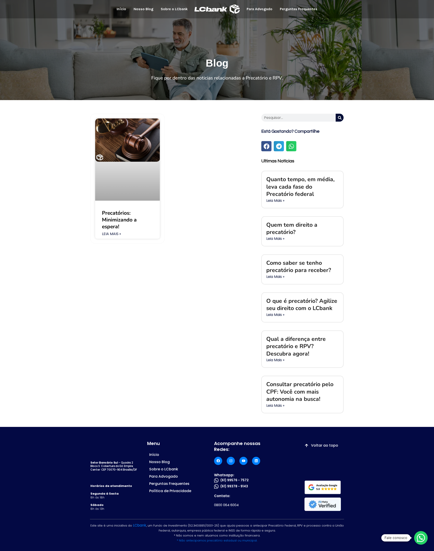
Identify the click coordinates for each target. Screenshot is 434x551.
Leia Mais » (111, 234)
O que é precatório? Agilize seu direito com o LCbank (301, 304)
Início (121, 9)
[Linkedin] (256, 461)
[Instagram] (231, 461)
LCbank (139, 525)
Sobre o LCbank (174, 9)
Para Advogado (259, 9)
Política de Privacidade (170, 490)
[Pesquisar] (340, 118)
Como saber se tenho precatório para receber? (298, 266)
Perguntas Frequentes (298, 9)
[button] (266, 146)
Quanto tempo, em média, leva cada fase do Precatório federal (300, 187)
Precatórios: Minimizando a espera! (119, 219)
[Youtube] (243, 461)
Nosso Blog (143, 9)
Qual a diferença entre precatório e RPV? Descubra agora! (296, 346)
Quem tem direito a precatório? (291, 228)
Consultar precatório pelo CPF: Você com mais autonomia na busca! (299, 391)
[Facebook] (218, 461)
